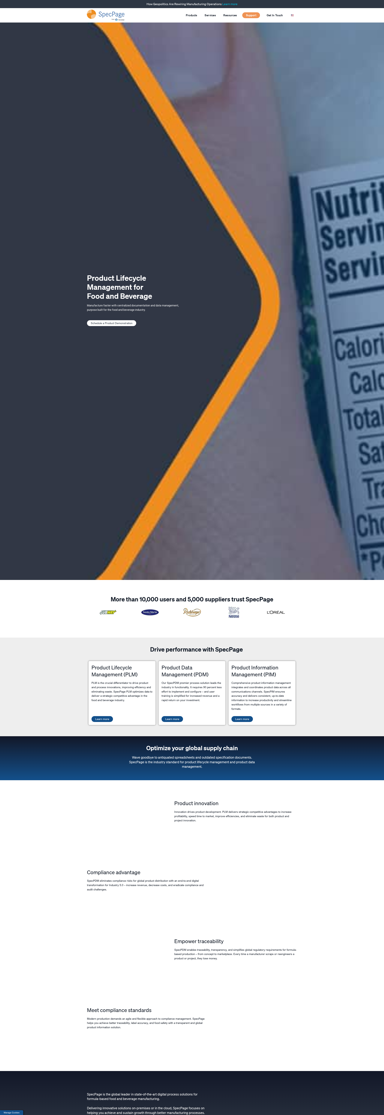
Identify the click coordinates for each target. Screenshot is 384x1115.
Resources (230, 15)
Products (191, 15)
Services (210, 15)
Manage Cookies (12, 1112)
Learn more (229, 4)
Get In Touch (275, 15)
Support (251, 15)
